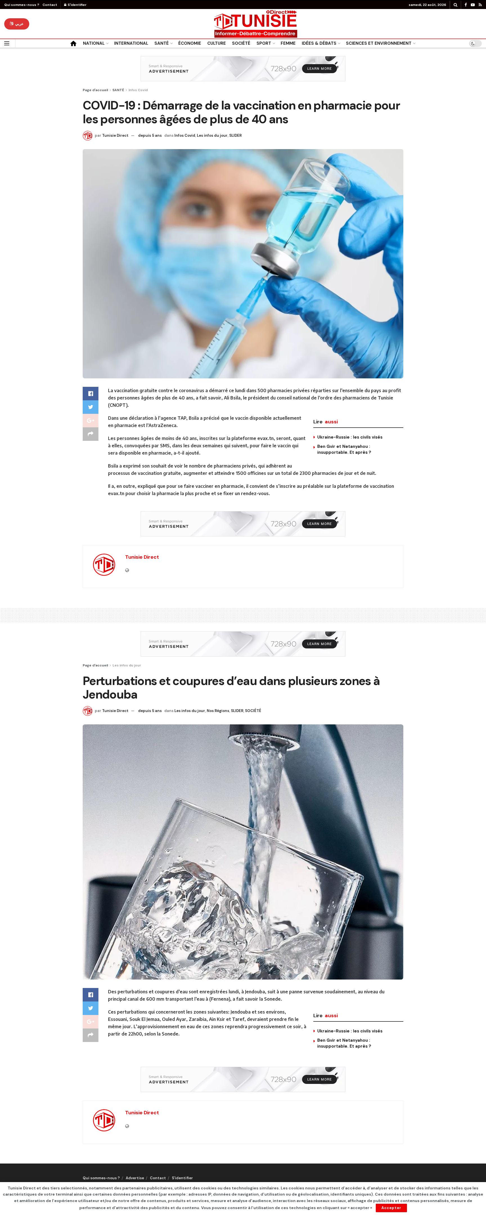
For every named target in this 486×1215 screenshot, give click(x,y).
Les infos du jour (212, 135)
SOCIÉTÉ (241, 43)
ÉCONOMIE (189, 43)
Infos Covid (138, 90)
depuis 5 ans (150, 135)
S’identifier (182, 1178)
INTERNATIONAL (131, 43)
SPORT (263, 43)
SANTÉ (161, 43)
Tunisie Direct (115, 135)
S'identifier (77, 5)
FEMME (288, 43)
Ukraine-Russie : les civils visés (349, 437)
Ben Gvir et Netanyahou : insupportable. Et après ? (344, 449)
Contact (49, 5)
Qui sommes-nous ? (21, 5)
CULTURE (216, 43)
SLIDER (235, 135)
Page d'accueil (95, 90)
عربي (19, 23)
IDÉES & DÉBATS (319, 43)
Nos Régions (218, 710)
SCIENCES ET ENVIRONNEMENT (378, 43)
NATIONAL (94, 43)
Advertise (135, 1178)
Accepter (391, 1207)
